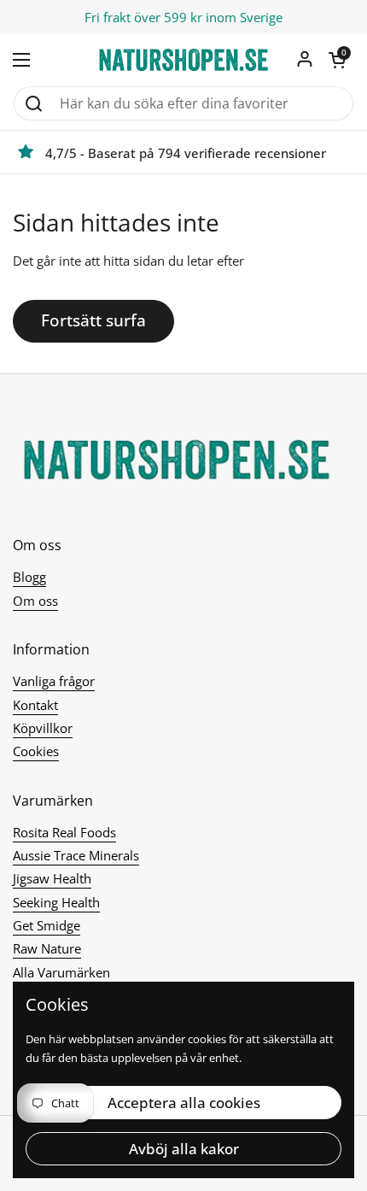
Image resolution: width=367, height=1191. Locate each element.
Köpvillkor (43, 727)
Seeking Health (56, 902)
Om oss (35, 600)
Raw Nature (47, 948)
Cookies (36, 751)
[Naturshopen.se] (183, 60)
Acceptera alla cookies (184, 1102)
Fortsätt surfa (93, 320)
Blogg (29, 576)
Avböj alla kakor (184, 1149)
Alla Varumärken (61, 972)
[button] (337, 60)
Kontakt (35, 704)
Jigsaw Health (52, 878)
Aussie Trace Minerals (76, 855)
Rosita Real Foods (64, 832)
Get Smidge (46, 925)
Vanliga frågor (54, 680)
